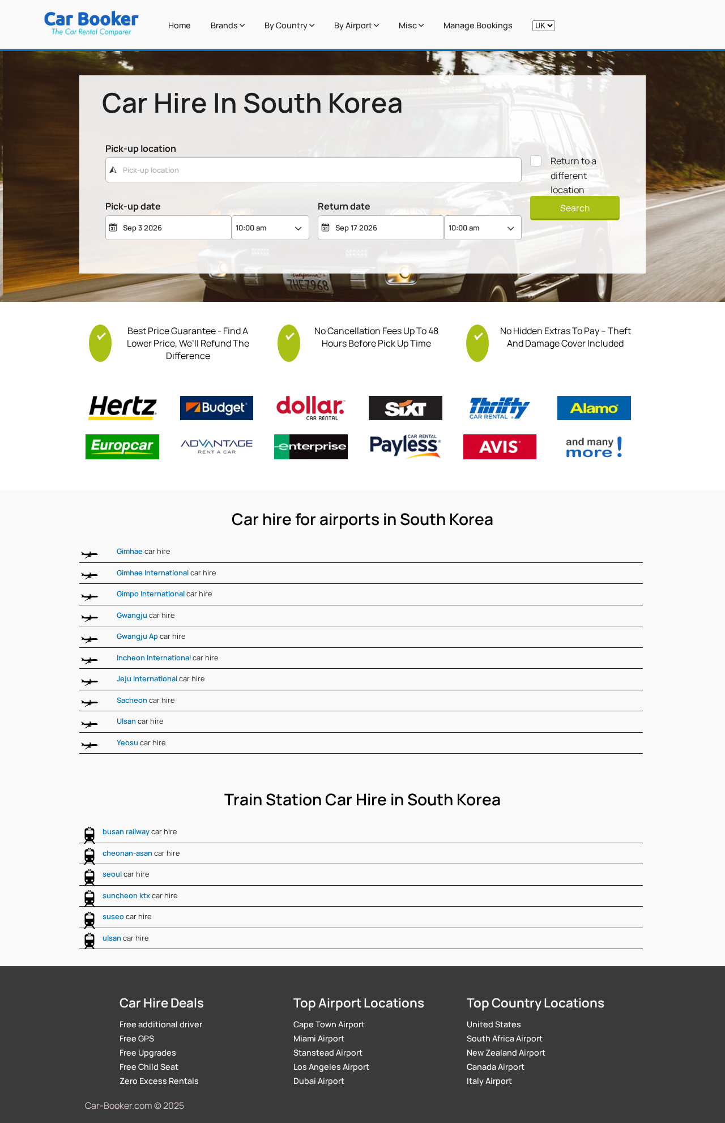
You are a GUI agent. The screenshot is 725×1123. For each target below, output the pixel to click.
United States (494, 1024)
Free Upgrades (148, 1052)
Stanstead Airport (327, 1052)
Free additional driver (161, 1024)
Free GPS (137, 1038)
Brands (225, 25)
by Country (287, 25)
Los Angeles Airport (331, 1066)
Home (179, 25)
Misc (409, 25)
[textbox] (313, 169)
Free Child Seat (149, 1066)
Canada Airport (495, 1066)
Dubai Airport (318, 1080)
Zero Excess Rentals (159, 1080)
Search (575, 208)
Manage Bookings (478, 25)
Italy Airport (489, 1080)
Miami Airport (318, 1038)
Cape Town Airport (329, 1024)
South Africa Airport (505, 1038)
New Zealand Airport (506, 1052)
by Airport (354, 25)
